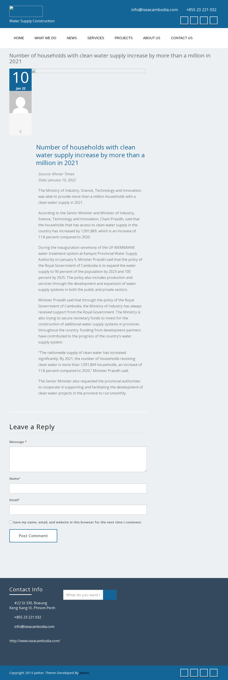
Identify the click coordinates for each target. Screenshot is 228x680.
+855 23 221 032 (201, 9)
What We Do (45, 38)
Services (95, 38)
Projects (124, 38)
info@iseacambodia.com (154, 9)
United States (212, 2)
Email (14, 500)
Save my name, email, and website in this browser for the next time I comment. (77, 522)
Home (19, 38)
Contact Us (182, 38)
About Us (151, 38)
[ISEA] (60, 11)
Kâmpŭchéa (218, 2)
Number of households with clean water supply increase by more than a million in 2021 (90, 155)
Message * (18, 442)
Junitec (84, 672)
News (72, 38)
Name (14, 478)
